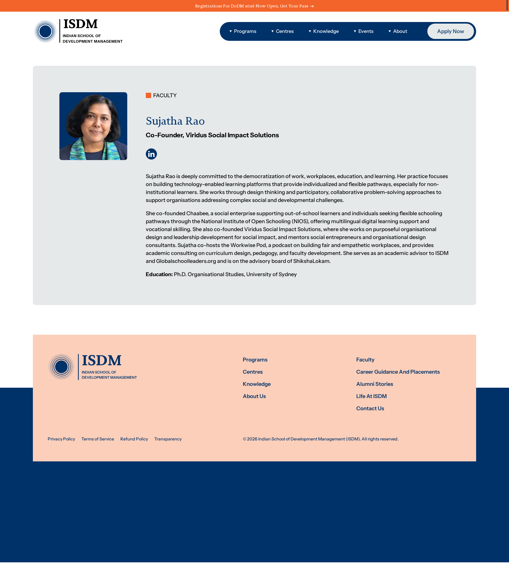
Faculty (365, 359)
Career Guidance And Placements (398, 372)
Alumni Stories (374, 384)
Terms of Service (97, 439)
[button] (243, 31)
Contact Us (370, 408)
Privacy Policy (61, 439)
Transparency (168, 439)
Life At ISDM (371, 396)
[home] (78, 31)
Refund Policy (134, 439)
